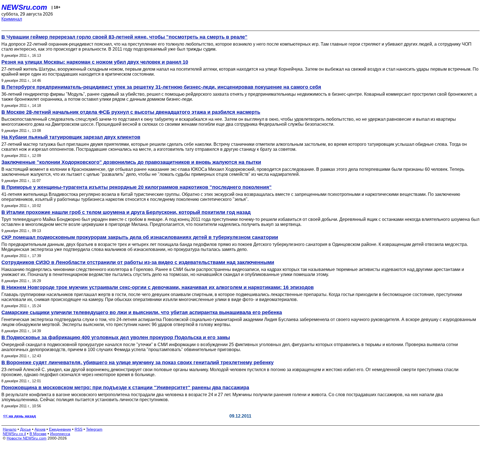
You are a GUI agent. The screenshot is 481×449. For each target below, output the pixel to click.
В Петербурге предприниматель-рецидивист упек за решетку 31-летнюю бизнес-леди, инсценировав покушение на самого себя (161, 87)
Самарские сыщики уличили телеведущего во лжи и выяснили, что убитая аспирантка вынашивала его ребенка (141, 312)
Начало (9, 429)
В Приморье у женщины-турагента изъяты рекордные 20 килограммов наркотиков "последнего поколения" (136, 187)
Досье (25, 429)
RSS (78, 429)
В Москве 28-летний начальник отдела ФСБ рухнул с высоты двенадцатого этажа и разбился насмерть (130, 112)
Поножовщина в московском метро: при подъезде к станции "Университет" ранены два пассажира (125, 387)
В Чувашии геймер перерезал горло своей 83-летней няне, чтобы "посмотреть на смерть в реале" (124, 37)
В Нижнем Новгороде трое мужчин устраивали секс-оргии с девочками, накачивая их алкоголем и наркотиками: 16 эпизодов (157, 287)
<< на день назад (19, 416)
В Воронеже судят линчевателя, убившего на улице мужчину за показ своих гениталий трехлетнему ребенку (137, 362)
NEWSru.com (24, 7)
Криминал (11, 19)
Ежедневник (60, 429)
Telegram (94, 429)
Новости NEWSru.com (26, 438)
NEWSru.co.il (14, 433)
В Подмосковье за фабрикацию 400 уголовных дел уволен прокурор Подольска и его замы (115, 337)
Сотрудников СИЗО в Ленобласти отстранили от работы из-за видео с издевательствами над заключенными (137, 262)
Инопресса (60, 433)
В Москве (38, 433)
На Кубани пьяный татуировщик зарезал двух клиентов (70, 137)
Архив (40, 429)
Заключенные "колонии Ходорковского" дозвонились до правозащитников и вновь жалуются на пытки (131, 162)
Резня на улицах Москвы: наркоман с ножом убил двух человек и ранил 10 (94, 62)
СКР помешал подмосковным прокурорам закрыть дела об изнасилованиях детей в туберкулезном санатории (139, 237)
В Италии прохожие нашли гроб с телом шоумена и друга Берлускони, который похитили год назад (126, 212)
